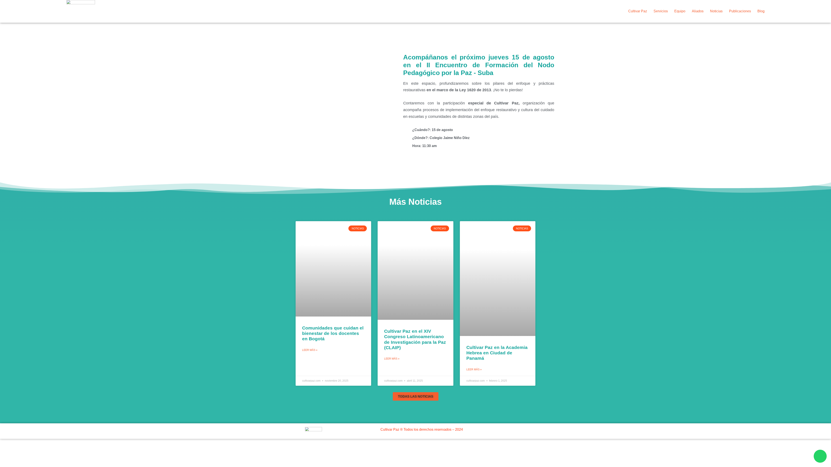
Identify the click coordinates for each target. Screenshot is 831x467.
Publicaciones (740, 11)
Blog (761, 11)
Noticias (716, 11)
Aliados (698, 11)
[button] (415, 396)
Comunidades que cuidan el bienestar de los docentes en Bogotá (333, 333)
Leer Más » (309, 350)
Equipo (679, 11)
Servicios (661, 11)
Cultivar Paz (637, 11)
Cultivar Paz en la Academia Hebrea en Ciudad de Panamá (497, 353)
